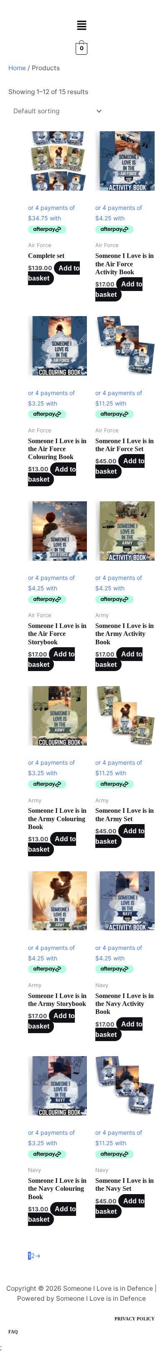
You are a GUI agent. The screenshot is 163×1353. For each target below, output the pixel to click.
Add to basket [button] (119, 289)
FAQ (13, 1331)
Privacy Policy (135, 1318)
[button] (81, 26)
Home (17, 68)
